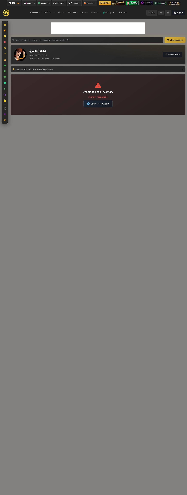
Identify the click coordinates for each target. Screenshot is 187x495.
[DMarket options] (44, 3)
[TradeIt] (132, 3)
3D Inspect (109, 13)
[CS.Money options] (29, 3)
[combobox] (87, 40)
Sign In (180, 13)
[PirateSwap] (118, 3)
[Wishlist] (161, 13)
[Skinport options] (59, 3)
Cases (60, 13)
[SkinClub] (146, 3)
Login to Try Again (100, 103)
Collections (48, 13)
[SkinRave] (160, 3)
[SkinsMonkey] (105, 3)
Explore (122, 13)
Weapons (34, 13)
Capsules (72, 13)
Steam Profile (174, 55)
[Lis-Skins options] (90, 3)
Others (83, 13)
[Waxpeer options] (74, 3)
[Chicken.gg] (173, 3)
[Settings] (168, 13)
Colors (93, 13)
